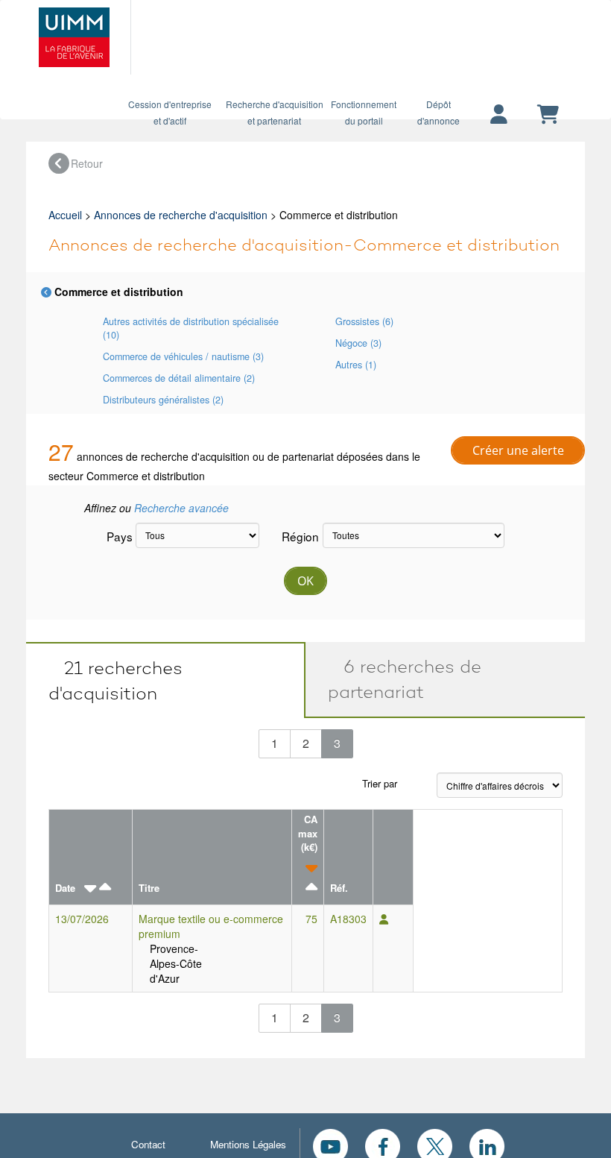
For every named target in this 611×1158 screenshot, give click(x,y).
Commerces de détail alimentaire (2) (179, 378)
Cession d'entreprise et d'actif (170, 112)
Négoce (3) (358, 343)
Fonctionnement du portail (363, 112)
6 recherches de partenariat (404, 679)
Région (296, 536)
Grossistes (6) (364, 321)
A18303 (348, 918)
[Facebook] (382, 1144)
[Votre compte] (498, 115)
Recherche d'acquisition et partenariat (274, 112)
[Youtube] (330, 1144)
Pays (115, 536)
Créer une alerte (518, 450)
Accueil (65, 214)
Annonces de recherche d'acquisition (180, 214)
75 (311, 918)
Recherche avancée (181, 507)
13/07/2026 (82, 918)
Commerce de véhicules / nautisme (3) (183, 356)
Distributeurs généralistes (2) (163, 399)
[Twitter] (435, 1144)
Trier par (379, 783)
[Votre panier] (548, 115)
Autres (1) (355, 364)
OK (305, 581)
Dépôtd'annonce (438, 112)
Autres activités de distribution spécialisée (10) (191, 328)
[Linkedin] (487, 1144)
